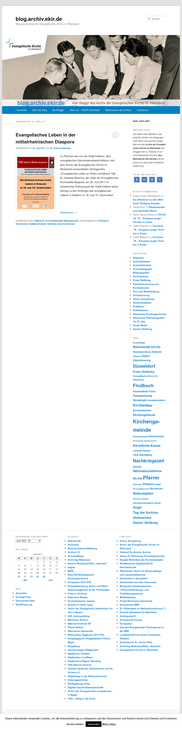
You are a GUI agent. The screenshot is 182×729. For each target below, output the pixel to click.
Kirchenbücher (142, 410)
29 (37, 576)
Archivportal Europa (131, 619)
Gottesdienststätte (156, 400)
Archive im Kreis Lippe (80, 604)
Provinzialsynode (141, 488)
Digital (146, 356)
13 (25, 569)
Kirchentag (138, 440)
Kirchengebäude (144, 415)
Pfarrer (151, 477)
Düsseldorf (144, 366)
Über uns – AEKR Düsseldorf (85, 110)
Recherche (156, 488)
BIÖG (71, 571)
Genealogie (140, 400)
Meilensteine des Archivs (118, 110)
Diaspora (104, 220)
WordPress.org (24, 604)
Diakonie (157, 351)
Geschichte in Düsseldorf (134, 578)
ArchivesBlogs (76, 556)
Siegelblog (74, 646)
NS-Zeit (137, 478)
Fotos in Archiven (77, 593)
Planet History (75, 627)
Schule (157, 502)
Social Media (140, 325)
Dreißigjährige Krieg (79, 683)
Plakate (148, 484)
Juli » (51, 580)
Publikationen (140, 310)
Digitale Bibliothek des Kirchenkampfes (141, 559)
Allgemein (39, 220)
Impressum (143, 110)
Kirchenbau (142, 405)
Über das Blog (39, 110)
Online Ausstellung (143, 299)
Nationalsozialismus (147, 471)
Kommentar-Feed (25, 600)
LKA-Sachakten (142, 455)
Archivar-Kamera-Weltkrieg (82, 548)
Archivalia (73, 544)
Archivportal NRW (129, 604)
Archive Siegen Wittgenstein (83, 649)
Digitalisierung (142, 360)
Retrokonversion (141, 498)
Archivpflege (139, 342)
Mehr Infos (109, 724)
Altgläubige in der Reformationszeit (87, 676)
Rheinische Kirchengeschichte (149, 314)
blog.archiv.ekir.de (39, 18)
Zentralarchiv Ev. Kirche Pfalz (136, 642)
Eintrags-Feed (23, 597)
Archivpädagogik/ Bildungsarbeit (61, 220)
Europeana (126, 623)
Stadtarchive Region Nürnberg (84, 661)
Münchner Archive (78, 619)
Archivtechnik (140, 276)
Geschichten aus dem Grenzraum (138, 582)
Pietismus (137, 484)
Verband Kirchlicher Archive (135, 552)
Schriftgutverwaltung (143, 502)
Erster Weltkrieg (142, 280)
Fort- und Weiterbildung (146, 291)
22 (37, 572)
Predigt (157, 484)
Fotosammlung (141, 295)
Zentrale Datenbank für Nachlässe (138, 612)
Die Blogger (58, 110)
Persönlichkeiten (142, 302)
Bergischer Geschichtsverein (135, 586)
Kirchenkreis (156, 436)
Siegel (137, 507)
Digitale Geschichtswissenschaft (85, 687)
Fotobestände (140, 391)
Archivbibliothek (142, 265)
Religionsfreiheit (37, 223)
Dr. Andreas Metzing (60, 148)
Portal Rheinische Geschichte (136, 601)
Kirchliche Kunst (146, 445)
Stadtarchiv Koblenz (79, 653)
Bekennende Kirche (146, 347)
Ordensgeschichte (78, 680)
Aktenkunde (74, 541)
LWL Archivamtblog (78, 616)
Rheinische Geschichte (80, 631)
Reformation (22, 223)
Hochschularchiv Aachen (81, 601)
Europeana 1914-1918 (79, 582)
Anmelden (21, 593)
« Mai (24, 580)
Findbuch (143, 385)
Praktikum (138, 306)
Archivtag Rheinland (79, 559)
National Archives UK (79, 623)
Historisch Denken (78, 597)
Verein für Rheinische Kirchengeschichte (142, 556)
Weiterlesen (68, 212)
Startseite (21, 110)
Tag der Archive (145, 512)
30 (44, 576)
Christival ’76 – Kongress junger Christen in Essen (149, 218)
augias (71, 567)
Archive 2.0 (74, 552)
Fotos (152, 391)
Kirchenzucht (150, 440)
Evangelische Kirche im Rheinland (139, 649)
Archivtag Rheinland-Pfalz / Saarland (140, 646)
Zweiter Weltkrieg (142, 329)
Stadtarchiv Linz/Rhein (80, 657)
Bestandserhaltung (142, 351)
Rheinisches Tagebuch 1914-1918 (86, 634)
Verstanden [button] (93, 724)
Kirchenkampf (140, 436)
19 (19, 572)
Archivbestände (141, 261)
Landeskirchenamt (142, 450)
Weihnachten (142, 518)
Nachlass (137, 466)
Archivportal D (128, 616)
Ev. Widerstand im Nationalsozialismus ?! (143, 608)
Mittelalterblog (128, 597)
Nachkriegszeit (148, 460)
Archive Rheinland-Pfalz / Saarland (87, 563)
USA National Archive (79, 664)
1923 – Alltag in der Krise (81, 698)
